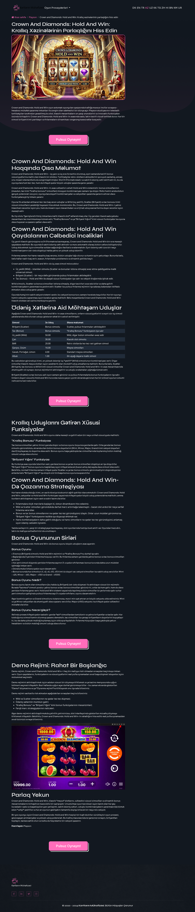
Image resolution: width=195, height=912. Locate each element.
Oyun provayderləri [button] (56, 7)
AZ (147, 7)
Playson (33, 17)
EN (138, 7)
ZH (163, 7)
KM (175, 7)
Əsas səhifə (20, 17)
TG (159, 7)
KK (155, 7)
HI (167, 7)
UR (180, 7)
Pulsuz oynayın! (68, 140)
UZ (151, 7)
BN (171, 7)
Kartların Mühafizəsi (91, 905)
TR (142, 7)
